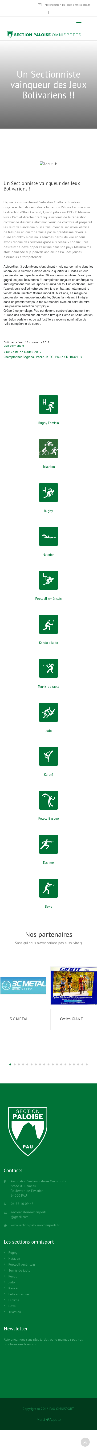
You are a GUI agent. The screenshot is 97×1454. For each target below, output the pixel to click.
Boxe (12, 1306)
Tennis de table (19, 1270)
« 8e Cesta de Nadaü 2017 (23, 352)
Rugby (12, 1252)
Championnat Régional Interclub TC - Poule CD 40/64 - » (43, 357)
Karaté (13, 1288)
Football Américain (21, 1264)
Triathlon (14, 1312)
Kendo (12, 1276)
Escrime (13, 1300)
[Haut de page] (85, 1442)
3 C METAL (19, 1019)
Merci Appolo (48, 1419)
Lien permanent (14, 345)
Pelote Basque (18, 1294)
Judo (11, 1282)
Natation (14, 1258)
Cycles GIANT (71, 1019)
